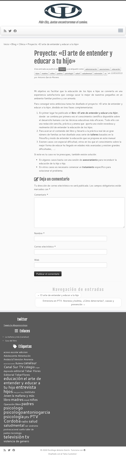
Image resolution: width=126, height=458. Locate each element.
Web (36, 260)
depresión (8, 371)
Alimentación (24, 355)
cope (37, 367)
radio (24, 421)
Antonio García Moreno (48, 77)
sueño (22, 429)
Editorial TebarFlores (17, 375)
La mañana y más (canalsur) (17, 337)
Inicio (6, 44)
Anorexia (28, 359)
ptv (26, 416)
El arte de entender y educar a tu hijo (58, 295)
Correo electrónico (45, 246)
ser (26, 425)
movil (26, 400)
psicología (69, 73)
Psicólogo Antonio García (59, 450)
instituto (29, 392)
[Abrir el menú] (120, 30)
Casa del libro (11, 340)
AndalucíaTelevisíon (13, 359)
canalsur (30, 363)
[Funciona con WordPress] (84, 449)
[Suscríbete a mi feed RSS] (6, 31)
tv (105, 73)
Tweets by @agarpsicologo (15, 325)
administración (91, 69)
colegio (29, 367)
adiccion (23, 352)
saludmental (87, 73)
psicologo (13, 408)
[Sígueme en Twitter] (11, 31)
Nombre (39, 233)
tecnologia (16, 433)
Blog (13, 44)
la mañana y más (23, 395)
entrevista (26, 387)
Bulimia (19, 363)
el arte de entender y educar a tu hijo (22, 383)
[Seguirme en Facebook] (16, 31)
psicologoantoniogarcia (27, 412)
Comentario (41, 194)
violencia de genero (16, 441)
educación (116, 69)
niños (52, 73)
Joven (7, 395)
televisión (98, 73)
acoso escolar (11, 352)
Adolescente (10, 355)
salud (77, 73)
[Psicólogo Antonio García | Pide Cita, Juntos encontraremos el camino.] (63, 10)
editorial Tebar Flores (27, 371)
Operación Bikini (12, 404)
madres (45, 73)
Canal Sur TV (13, 367)
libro (7, 399)
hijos (37, 73)
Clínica (22, 44)
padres (59, 73)
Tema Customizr (70, 454)
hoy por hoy (19, 392)
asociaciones (104, 69)
